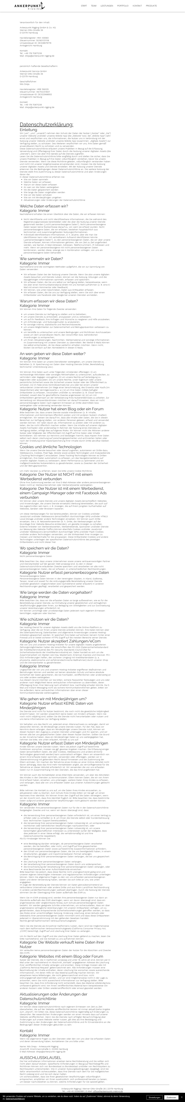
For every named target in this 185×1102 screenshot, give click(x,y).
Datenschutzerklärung (15, 1098)
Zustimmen (171, 1097)
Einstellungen (154, 1097)
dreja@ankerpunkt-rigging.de (39, 56)
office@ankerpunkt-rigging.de (108, 1091)
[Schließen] (181, 1097)
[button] (151, 5)
